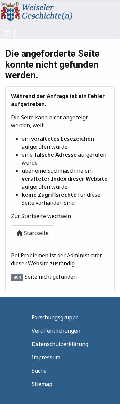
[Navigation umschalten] (7, 34)
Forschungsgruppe (55, 317)
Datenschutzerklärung (60, 344)
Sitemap (42, 384)
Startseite (36, 233)
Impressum (46, 357)
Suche (39, 370)
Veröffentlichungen (56, 330)
